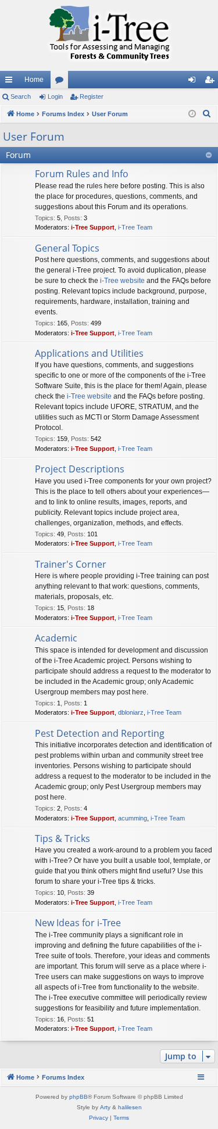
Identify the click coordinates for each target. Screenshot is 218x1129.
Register (91, 96)
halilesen (130, 1107)
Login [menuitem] (194, 82)
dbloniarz (131, 712)
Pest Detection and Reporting (100, 733)
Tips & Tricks (62, 838)
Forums (61, 82)
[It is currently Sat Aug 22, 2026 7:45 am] (192, 114)
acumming (132, 818)
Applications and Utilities (89, 353)
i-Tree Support (93, 227)
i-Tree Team (135, 227)
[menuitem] (207, 113)
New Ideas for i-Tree (78, 922)
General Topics (67, 248)
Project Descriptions (79, 469)
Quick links (11, 82)
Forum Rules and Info (81, 173)
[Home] (109, 35)
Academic (56, 638)
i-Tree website (122, 281)
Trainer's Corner (70, 564)
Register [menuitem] (211, 82)
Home (34, 80)
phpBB (78, 1097)
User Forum (34, 136)
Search (20, 96)
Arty (105, 1107)
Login (55, 96)
